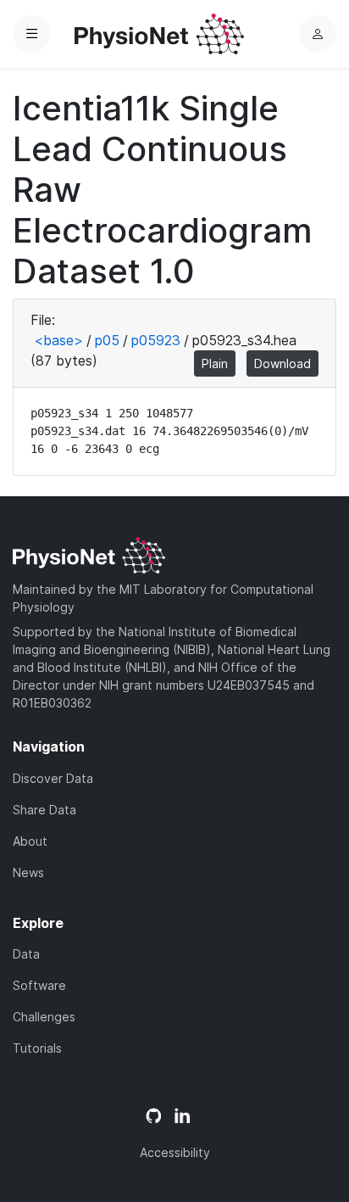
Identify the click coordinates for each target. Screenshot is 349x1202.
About (30, 841)
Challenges (44, 1016)
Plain (215, 363)
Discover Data (53, 778)
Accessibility (175, 1152)
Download (282, 363)
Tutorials (37, 1048)
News (28, 872)
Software (39, 985)
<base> (58, 340)
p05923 (155, 340)
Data (26, 954)
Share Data (44, 809)
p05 (107, 340)
